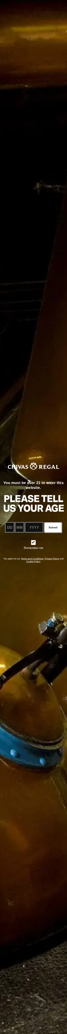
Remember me (33, 548)
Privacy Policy (52, 558)
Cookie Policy (33, 561)
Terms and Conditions (32, 558)
